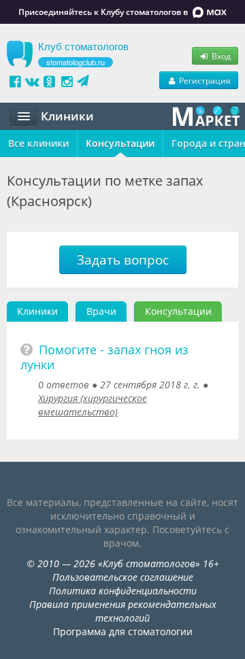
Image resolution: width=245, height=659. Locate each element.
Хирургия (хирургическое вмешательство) (92, 405)
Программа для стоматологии (123, 631)
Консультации (120, 143)
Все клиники (38, 143)
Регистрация (204, 80)
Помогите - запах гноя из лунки (104, 357)
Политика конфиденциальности (123, 590)
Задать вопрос (123, 260)
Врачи (101, 311)
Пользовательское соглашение (122, 577)
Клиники (37, 311)
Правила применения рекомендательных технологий (122, 611)
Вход (220, 55)
